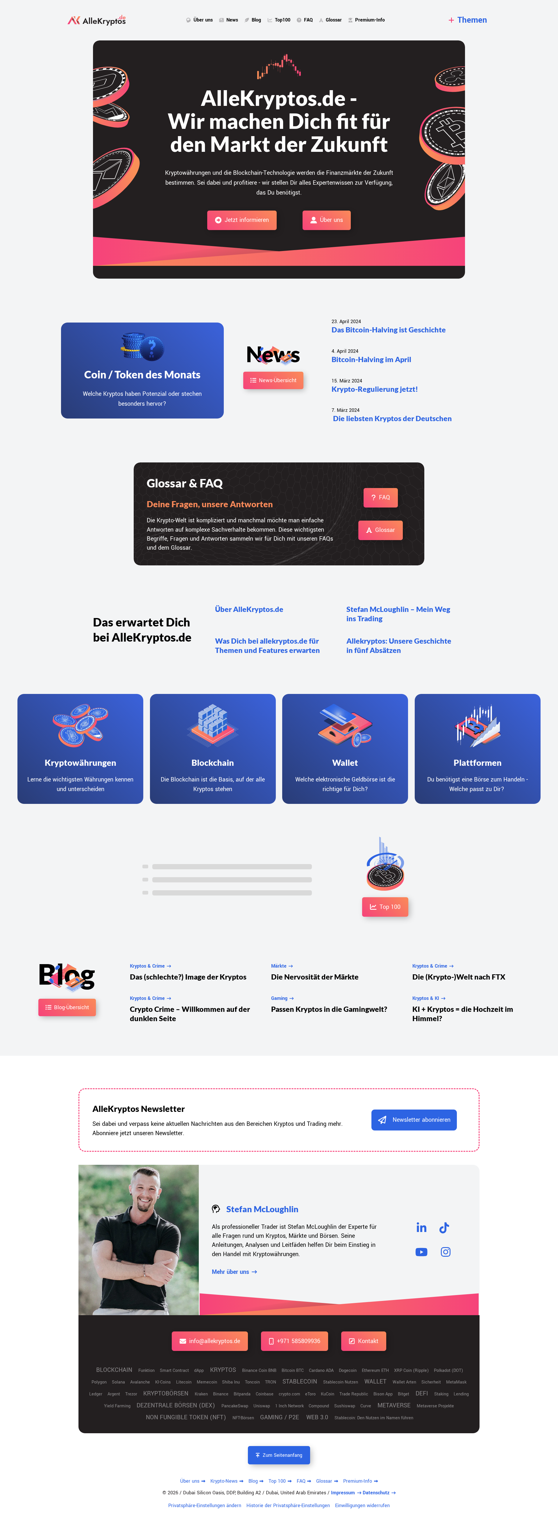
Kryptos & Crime (147, 966)
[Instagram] (446, 1252)
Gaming (279, 998)
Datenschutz (376, 1492)
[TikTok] (444, 1228)
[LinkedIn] (422, 1228)
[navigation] (468, 20)
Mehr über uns (230, 1272)
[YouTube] (421, 1252)
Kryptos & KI (425, 998)
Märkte (279, 966)
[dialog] (414, 1120)
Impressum (343, 1492)
